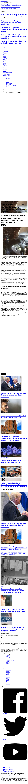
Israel (4, 68)
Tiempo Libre (8, 86)
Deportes (5, 54)
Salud (4, 59)
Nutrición (5, 65)
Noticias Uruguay (6, 75)
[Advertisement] (14, 108)
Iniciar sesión (6, 45)
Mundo (4, 56)
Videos (7, 80)
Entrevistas (8, 79)
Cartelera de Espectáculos (11, 85)
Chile (7, 666)
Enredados (8, 78)
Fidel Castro (8, 662)
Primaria (7, 663)
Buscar (19, 92)
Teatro (7, 664)
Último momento (4, 1)
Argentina (5, 67)
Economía (5, 53)
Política (4, 52)
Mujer (4, 63)
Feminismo (8, 661)
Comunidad (5, 51)
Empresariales (8, 84)
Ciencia (4, 60)
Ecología (5, 61)
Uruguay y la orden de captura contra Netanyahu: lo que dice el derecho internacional (13, 22)
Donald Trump (6, 69)
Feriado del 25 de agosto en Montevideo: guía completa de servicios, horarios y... (14, 29)
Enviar (14, 644)
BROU (4, 71)
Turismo (5, 64)
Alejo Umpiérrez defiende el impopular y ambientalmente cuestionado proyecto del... (14, 16)
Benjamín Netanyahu (7, 72)
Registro (5, 46)
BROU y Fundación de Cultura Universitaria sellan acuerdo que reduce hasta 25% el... (14, 36)
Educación (5, 58)
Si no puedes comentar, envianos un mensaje (10, 640)
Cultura (4, 57)
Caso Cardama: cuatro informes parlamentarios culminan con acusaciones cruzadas (11, 7)
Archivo (7, 82)
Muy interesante (9, 83)
